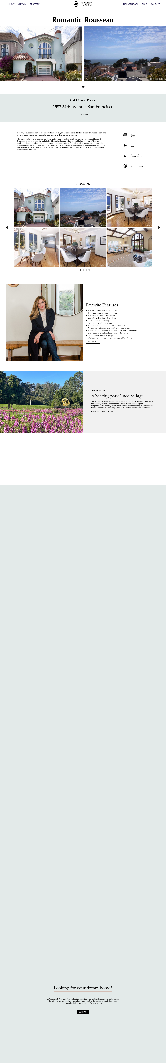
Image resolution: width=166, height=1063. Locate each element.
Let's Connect (93, 342)
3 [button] (86, 270)
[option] (83, 227)
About (11, 4)
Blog (144, 4)
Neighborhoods (130, 4)
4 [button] (89, 270)
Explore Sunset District (103, 412)
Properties (35, 4)
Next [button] (156, 227)
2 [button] (83, 270)
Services (22, 4)
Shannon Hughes (83, 4)
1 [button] (81, 270)
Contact (155, 4)
